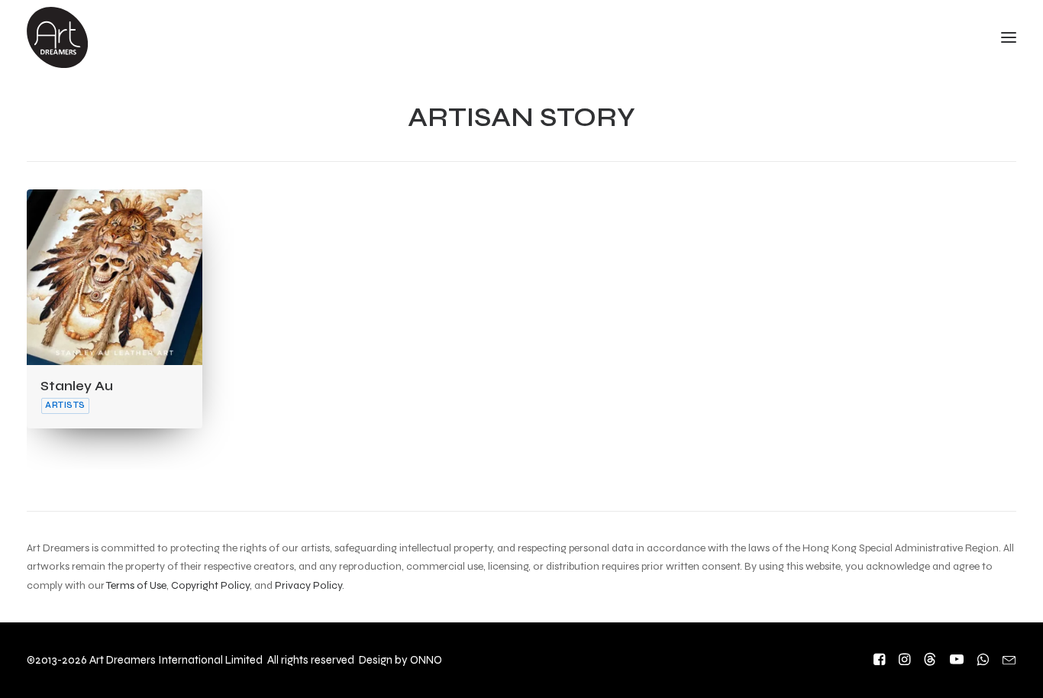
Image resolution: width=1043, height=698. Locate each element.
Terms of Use (136, 585)
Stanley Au (76, 386)
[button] (114, 277)
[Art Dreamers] (57, 37)
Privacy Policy (308, 585)
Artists (65, 405)
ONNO (426, 660)
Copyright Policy (210, 585)
